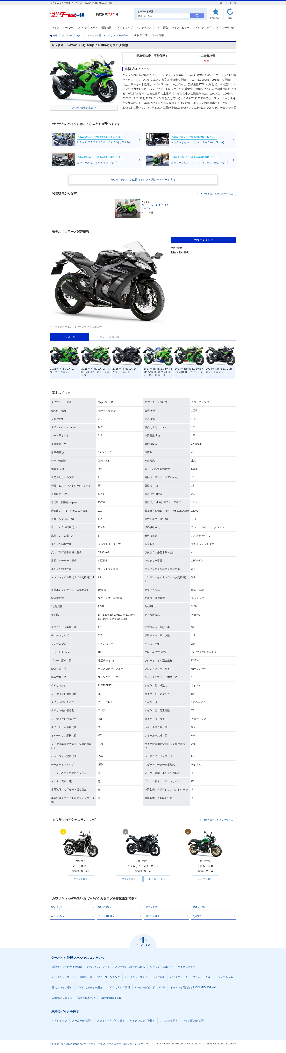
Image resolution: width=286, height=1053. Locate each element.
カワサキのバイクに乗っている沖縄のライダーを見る (143, 179)
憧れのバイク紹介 (62, 987)
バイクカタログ (202, 27)
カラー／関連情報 (109, 336)
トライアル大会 (224, 977)
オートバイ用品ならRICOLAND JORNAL (193, 987)
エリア (94, 27)
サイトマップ (229, 3)
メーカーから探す (82, 1020)
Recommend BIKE (110, 997)
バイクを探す (81, 878)
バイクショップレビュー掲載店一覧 (72, 977)
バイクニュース (179, 977)
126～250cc (153, 907)
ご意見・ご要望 (97, 1044)
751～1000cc (106, 916)
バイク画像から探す (193, 1020)
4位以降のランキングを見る (218, 820)
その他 (197, 916)
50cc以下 (56, 907)
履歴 (230, 18)
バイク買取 (161, 27)
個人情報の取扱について (74, 1044)
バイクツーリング (224, 27)
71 (206, 61)
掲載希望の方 (114, 1044)
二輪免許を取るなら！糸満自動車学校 (73, 997)
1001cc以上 (153, 916)
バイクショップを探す (142, 1020)
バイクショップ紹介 (136, 977)
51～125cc (104, 907)
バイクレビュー (180, 27)
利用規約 (54, 1044)
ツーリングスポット (161, 966)
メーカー (68, 27)
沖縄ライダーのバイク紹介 (67, 966)
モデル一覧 (69, 336)
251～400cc (200, 907)
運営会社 (127, 1044)
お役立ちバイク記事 (98, 966)
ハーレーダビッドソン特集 (150, 987)
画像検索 (106, 27)
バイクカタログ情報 (118, 987)
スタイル (81, 27)
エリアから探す (169, 1020)
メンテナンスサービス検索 (130, 966)
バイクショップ (124, 27)
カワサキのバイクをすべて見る (216, 193)
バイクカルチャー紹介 (89, 987)
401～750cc (58, 916)
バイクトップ (59, 1020)
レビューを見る (157, 878)
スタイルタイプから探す (111, 1020)
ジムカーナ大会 (201, 977)
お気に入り (216, 18)
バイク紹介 (159, 977)
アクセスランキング (108, 977)
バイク (55, 27)
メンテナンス (144, 27)
